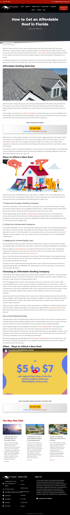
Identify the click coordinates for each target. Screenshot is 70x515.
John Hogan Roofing (44, 53)
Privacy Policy (24, 502)
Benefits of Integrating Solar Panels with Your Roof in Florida (57, 438)
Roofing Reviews (25, 491)
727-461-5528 (35, 128)
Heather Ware (39, 28)
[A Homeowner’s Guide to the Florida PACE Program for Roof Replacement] (35, 429)
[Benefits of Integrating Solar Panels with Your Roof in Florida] (58, 429)
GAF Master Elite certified (57, 308)
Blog (44, 10)
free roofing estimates (45, 326)
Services (27, 6)
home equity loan (21, 249)
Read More (6, 461)
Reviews (39, 10)
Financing (53, 6)
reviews (32, 296)
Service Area (45, 6)
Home (22, 6)
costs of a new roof (31, 253)
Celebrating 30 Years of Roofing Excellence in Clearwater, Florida (10, 438)
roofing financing (32, 214)
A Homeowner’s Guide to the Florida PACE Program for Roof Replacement (34, 438)
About (33, 10)
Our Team (23, 499)
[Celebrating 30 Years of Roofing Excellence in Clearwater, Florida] (12, 429)
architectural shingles (28, 113)
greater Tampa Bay (40, 338)
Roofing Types (35, 6)
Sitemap (23, 506)
